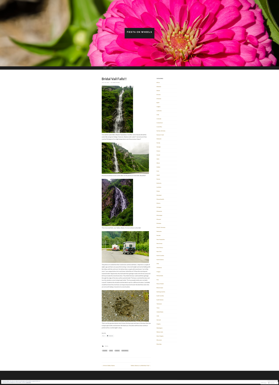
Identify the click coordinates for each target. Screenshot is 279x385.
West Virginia (160, 336)
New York (159, 251)
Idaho (158, 159)
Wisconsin (159, 340)
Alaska (106, 346)
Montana (159, 223)
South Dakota (160, 299)
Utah (158, 316)
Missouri (159, 219)
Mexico (158, 203)
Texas (158, 307)
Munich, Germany (161, 227)
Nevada (158, 235)
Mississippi (159, 215)
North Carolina (160, 255)
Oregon (158, 271)
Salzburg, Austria (161, 291)
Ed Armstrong (115, 82)
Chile (158, 114)
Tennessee (159, 303)
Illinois (158, 163)
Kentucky (159, 183)
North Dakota (160, 259)
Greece (158, 151)
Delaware (159, 138)
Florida (158, 143)
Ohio (158, 263)
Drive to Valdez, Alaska (108, 365)
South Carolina (160, 295)
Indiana (158, 167)
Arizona (158, 94)
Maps (111, 68)
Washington (159, 328)
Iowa (158, 171)
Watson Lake (160, 332)
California (159, 110)
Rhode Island (160, 287)
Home (104, 68)
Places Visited (160, 283)
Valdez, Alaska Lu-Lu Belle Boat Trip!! (141, 365)
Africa (158, 82)
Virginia (158, 324)
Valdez (117, 350)
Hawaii (158, 155)
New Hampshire (161, 239)
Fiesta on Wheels (139, 32)
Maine (158, 191)
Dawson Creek (160, 134)
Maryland (159, 195)
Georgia (159, 147)
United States (160, 312)
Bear (111, 350)
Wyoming (159, 344)
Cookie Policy (28, 382)
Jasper (158, 175)
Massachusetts (160, 199)
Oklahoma (159, 267)
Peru (158, 279)
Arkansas (159, 98)
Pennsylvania (160, 275)
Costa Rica (159, 126)
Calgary (158, 106)
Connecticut (160, 122)
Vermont (159, 320)
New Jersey (159, 243)
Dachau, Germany (161, 130)
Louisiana (159, 187)
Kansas (158, 179)
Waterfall (125, 350)
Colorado (159, 118)
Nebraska (159, 231)
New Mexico (160, 247)
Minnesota (159, 211)
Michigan (159, 207)
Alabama (159, 86)
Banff (158, 102)
